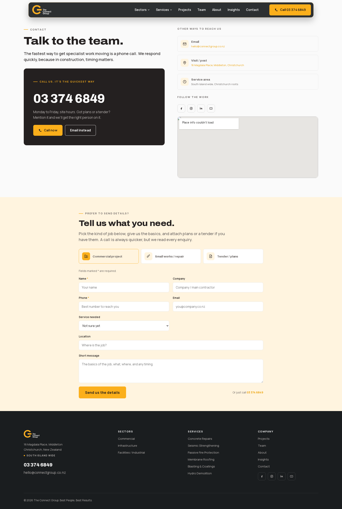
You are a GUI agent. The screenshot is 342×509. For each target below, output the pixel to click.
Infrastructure (127, 445)
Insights (234, 10)
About (216, 10)
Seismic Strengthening (203, 445)
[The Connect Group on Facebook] (181, 108)
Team (201, 10)
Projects (184, 10)
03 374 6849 (68, 98)
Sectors (140, 10)
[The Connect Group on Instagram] (191, 108)
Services (162, 10)
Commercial (126, 439)
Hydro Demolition (200, 473)
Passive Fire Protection (203, 452)
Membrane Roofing (201, 459)
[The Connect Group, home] (41, 10)
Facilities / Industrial (131, 452)
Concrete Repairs (200, 439)
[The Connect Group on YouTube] (211, 108)
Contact (252, 10)
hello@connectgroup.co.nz (208, 46)
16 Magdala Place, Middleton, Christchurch (217, 65)
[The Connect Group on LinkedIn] (201, 108)
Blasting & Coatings (201, 466)
